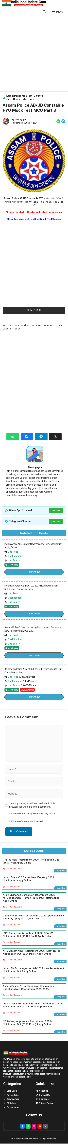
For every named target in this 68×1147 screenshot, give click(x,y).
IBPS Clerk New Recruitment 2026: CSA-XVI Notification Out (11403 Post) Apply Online (28, 935)
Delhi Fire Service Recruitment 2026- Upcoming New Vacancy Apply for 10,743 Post (33, 917)
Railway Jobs (13, 1099)
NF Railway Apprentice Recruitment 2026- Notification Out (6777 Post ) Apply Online (27, 1023)
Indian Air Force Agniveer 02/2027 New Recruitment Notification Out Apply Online (33, 970)
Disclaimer (44, 1099)
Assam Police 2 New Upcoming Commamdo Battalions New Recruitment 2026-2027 (28, 988)
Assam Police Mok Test (19, 95)
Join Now (55, 510)
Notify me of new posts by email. (26, 821)
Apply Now (34, 572)
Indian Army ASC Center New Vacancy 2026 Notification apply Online (28, 879)
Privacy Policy (46, 1103)
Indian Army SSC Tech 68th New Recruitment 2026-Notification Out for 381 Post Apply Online (33, 1005)
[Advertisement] (34, 52)
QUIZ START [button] (34, 310)
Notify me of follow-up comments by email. (31, 813)
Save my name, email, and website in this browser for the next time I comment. (32, 805)
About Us (43, 1091)
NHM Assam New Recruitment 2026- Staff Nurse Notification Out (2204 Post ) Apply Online (31, 952)
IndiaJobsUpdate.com (13, 1074)
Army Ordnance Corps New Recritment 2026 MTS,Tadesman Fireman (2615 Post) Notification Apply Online (31, 897)
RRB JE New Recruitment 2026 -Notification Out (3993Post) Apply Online (31, 861)
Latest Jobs (27, 99)
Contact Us (44, 1095)
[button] (44, 12)
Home (16, 99)
